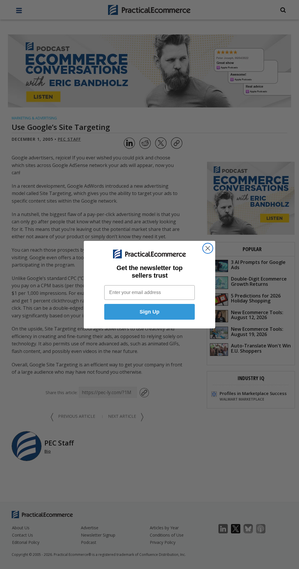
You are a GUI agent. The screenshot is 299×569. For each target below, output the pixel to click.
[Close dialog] (208, 248)
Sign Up (149, 312)
